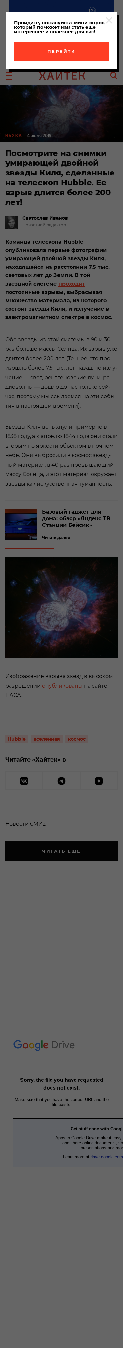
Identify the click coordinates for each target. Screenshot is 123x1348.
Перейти (61, 51)
